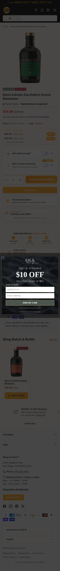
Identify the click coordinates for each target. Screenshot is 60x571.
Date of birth (12, 285)
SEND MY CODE (30, 303)
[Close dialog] (3, 258)
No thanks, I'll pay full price (30, 308)
